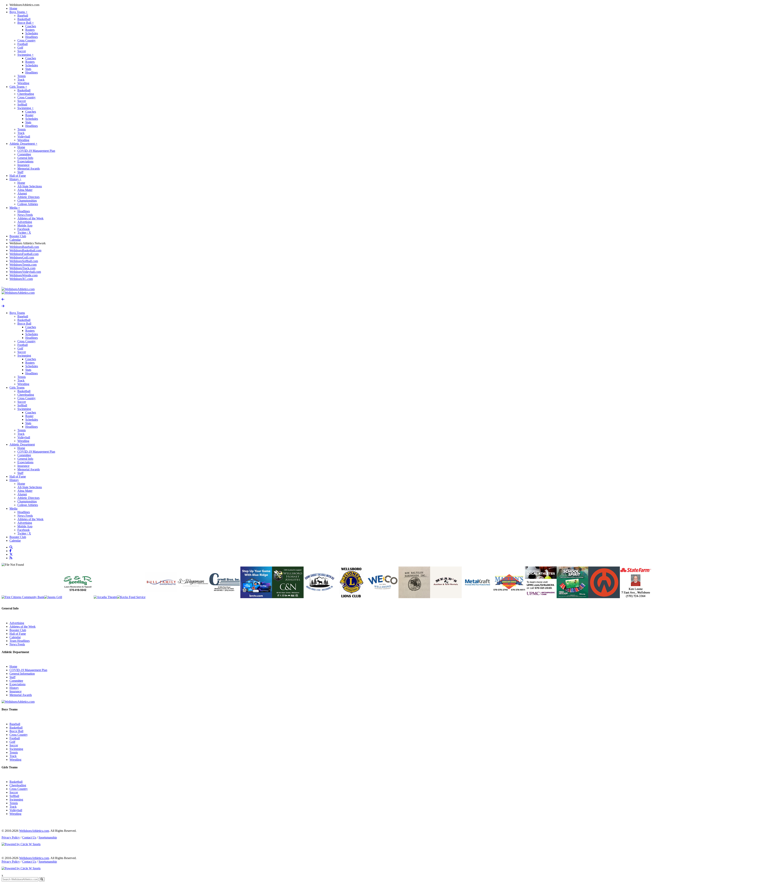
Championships (27, 200)
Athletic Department (23, 143)
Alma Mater (24, 190)
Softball (22, 104)
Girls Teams (18, 86)
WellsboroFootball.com (24, 254)
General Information (22, 673)
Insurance (23, 165)
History (15, 179)
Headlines (31, 37)
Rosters (30, 29)
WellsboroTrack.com (22, 268)
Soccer (21, 51)
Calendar (15, 239)
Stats (28, 69)
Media (14, 207)
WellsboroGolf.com (21, 257)
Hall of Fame (17, 175)
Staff (20, 172)
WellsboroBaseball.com (24, 246)
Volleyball (23, 136)
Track (21, 79)
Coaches (30, 26)
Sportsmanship (48, 837)
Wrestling (23, 83)
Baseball (22, 15)
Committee (24, 154)
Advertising (24, 222)
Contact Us (29, 837)
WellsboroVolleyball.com (25, 271)
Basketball (23, 19)
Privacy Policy (11, 837)
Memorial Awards (28, 168)
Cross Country (26, 40)
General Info (25, 158)
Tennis (21, 76)
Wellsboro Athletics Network (27, 243)
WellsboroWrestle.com (23, 275)
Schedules (31, 33)
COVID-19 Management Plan (36, 150)
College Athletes (27, 204)
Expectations (25, 161)
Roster (29, 115)
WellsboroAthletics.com (24, 5)
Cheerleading (25, 93)
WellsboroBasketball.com (25, 250)
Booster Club (17, 236)
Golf (20, 47)
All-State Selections (29, 186)
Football (22, 44)
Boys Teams (18, 12)
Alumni (22, 193)
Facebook (23, 229)
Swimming (25, 54)
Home (13, 8)
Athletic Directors (28, 197)
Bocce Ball (25, 22)
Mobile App (24, 225)
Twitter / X (24, 232)
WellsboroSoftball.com (23, 261)
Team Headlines (19, 640)
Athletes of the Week (30, 218)
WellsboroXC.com (21, 278)
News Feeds (25, 214)
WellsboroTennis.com (23, 264)
